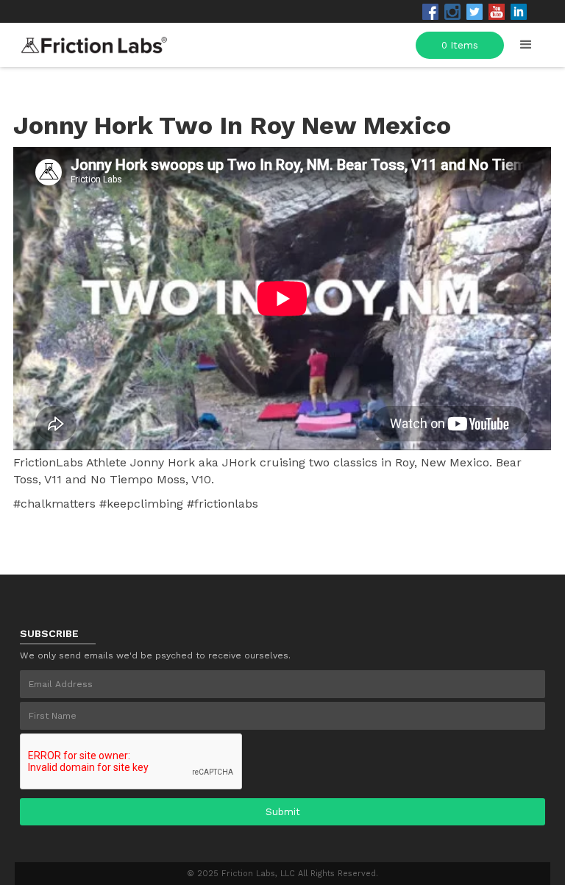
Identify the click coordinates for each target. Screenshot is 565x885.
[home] (94, 41)
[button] (526, 45)
